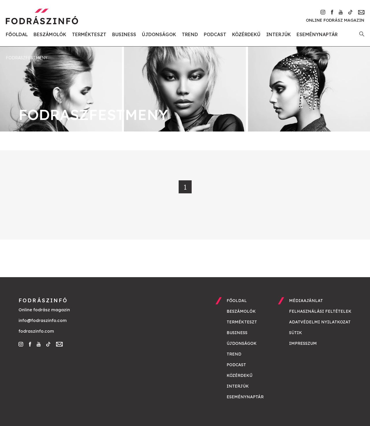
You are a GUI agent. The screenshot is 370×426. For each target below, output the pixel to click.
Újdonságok (159, 34)
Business (124, 34)
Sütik (295, 332)
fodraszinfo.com (36, 331)
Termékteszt (89, 34)
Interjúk (278, 34)
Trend (190, 34)
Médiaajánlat (306, 300)
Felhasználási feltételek (320, 311)
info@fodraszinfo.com (42, 320)
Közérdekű (246, 34)
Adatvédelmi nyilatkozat (320, 322)
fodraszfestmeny (26, 57)
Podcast (215, 34)
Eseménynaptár (317, 34)
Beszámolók (50, 34)
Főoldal (17, 34)
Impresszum (303, 343)
